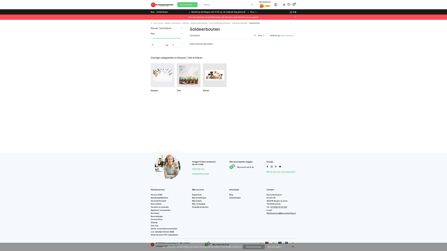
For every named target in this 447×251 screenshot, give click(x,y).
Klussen (186, 23)
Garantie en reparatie (160, 207)
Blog (152, 12)
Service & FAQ (156, 195)
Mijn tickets (197, 201)
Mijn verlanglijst (198, 204)
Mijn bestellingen (199, 198)
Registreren (197, 195)
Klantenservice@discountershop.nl (281, 213)
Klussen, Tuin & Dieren (173, 23)
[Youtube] (280, 166)
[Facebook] (267, 166)
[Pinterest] (276, 166)
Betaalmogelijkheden (159, 198)
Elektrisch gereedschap (199, 23)
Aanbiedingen (162, 12)
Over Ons (154, 226)
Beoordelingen (157, 216)
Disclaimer (155, 213)
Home (160, 23)
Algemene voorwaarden (160, 210)
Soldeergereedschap (239, 23)
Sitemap (154, 222)
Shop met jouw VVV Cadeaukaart (164, 235)
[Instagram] (272, 166)
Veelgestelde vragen (200, 174)
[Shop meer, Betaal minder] (162, 4)
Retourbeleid (156, 204)
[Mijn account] (284, 4)
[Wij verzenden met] (265, 4)
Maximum (177, 45)
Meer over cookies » (275, 247)
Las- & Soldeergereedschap (220, 23)
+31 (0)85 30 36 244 (278, 207)
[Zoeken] (252, 4)
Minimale (156, 45)
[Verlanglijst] (289, 4)
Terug (155, 23)
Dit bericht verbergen (253, 247)
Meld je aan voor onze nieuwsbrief (281, 172)
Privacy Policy (156, 219)
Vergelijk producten (200, 207)
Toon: (260, 35)
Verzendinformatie (158, 201)
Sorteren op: (275, 35)
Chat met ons (198, 169)
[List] (255, 35)
